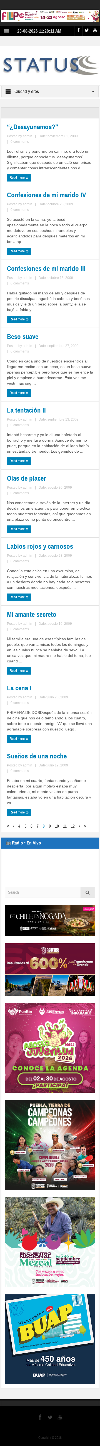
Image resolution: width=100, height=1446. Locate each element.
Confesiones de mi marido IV (46, 195)
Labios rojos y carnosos (40, 546)
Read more (18, 177)
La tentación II (26, 410)
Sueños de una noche (37, 756)
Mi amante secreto (31, 614)
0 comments (20, 142)
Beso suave (22, 337)
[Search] (88, 892)
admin (27, 136)
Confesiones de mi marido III (46, 269)
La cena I (19, 688)
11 (65, 826)
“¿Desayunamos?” (32, 127)
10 (57, 826)
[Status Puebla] (50, 65)
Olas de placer (26, 478)
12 (73, 826)
